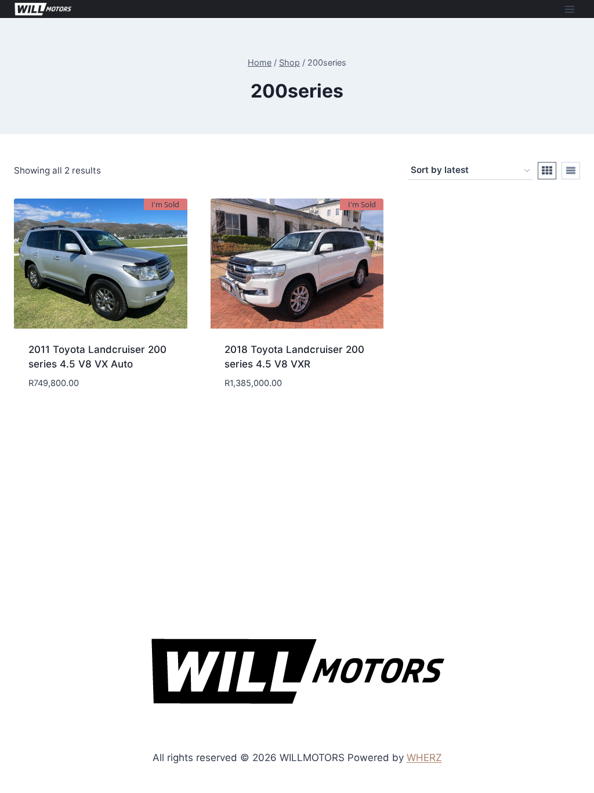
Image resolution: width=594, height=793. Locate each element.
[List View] (571, 170)
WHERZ (424, 757)
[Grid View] (547, 170)
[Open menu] (569, 9)
